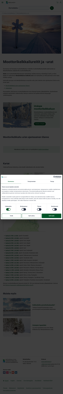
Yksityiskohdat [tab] (31, 181)
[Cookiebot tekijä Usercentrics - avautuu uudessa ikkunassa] (54, 177)
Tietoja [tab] (52, 181)
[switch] (24, 209)
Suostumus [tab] (11, 181)
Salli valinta (31, 215)
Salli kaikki (51, 215)
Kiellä (11, 215)
